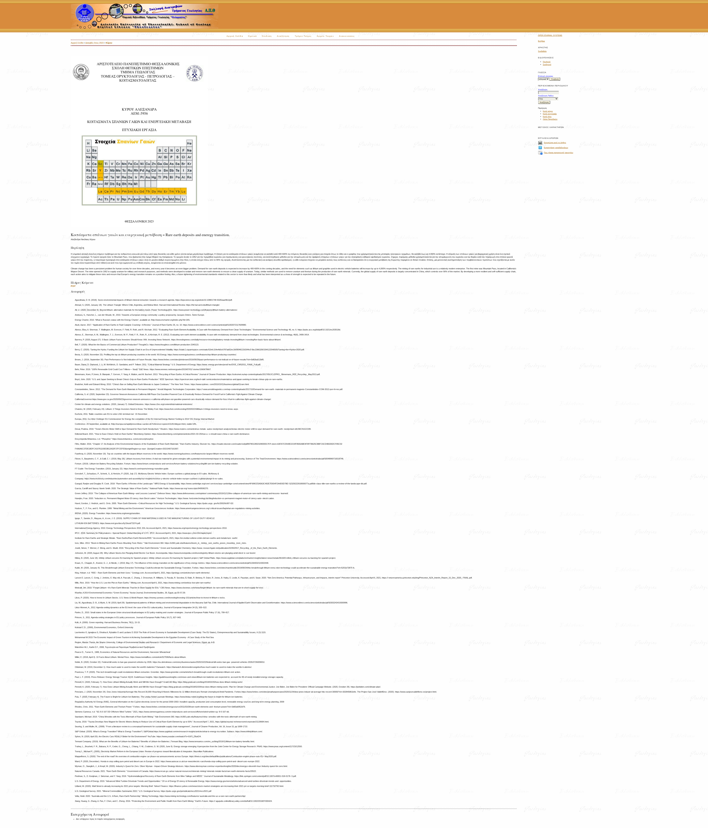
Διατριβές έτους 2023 (94, 43)
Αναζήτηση (283, 36)
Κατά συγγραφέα (550, 114)
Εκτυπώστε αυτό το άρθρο (555, 143)
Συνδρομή (547, 64)
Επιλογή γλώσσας (545, 76)
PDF (73, 286)
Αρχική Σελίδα (235, 36)
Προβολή (547, 62)
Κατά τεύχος (548, 111)
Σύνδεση (267, 36)
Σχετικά (252, 36)
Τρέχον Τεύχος (303, 36)
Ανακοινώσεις (347, 36)
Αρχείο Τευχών (325, 36)
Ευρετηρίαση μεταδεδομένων (556, 148)
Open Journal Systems (550, 35)
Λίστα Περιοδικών (550, 119)
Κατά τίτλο (547, 117)
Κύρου (109, 43)
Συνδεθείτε (542, 51)
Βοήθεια (541, 41)
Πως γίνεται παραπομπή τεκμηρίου (558, 153)
